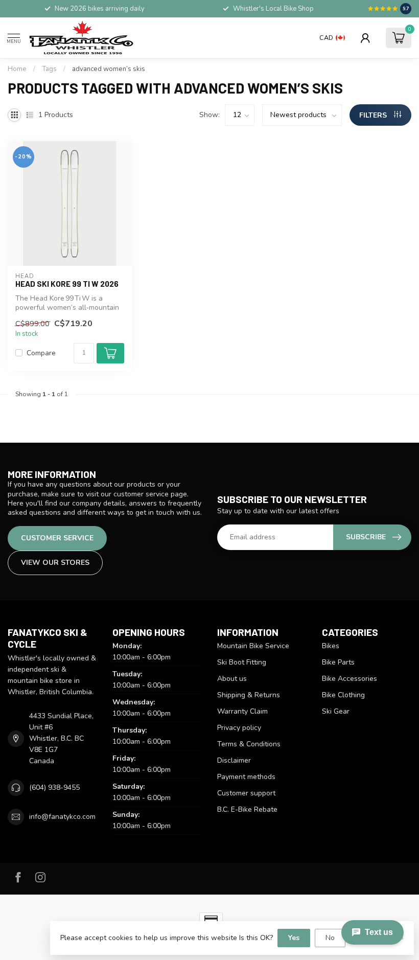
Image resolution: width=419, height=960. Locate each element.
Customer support (246, 793)
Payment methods (246, 777)
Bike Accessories (349, 678)
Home (17, 69)
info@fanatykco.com (62, 816)
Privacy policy (239, 728)
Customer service (57, 538)
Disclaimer (234, 760)
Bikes (330, 646)
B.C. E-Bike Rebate (247, 809)
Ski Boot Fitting (241, 662)
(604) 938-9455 (54, 787)
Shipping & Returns (248, 695)
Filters (374, 115)
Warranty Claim (242, 711)
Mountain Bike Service (253, 646)
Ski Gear (336, 711)
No (330, 938)
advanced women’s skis (108, 69)
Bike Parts (338, 662)
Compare (41, 353)
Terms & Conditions (249, 744)
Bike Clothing (343, 695)
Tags (49, 69)
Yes (293, 938)
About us (232, 678)
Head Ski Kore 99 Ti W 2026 (67, 283)
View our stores (55, 562)
